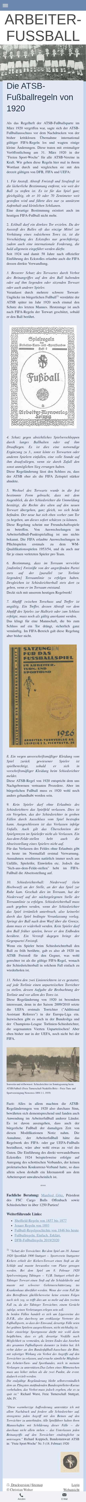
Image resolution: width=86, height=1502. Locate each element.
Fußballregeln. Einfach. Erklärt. (38, 1235)
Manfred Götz (52, 1195)
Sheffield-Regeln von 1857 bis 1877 (41, 1220)
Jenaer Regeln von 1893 (32, 1225)
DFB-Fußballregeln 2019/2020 (37, 1239)
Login (75, 1484)
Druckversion (20, 1484)
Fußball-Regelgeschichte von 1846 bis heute (47, 1230)
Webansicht (71, 1489)
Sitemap (37, 1484)
